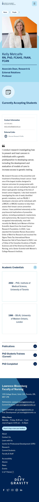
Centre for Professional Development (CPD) (18, 444)
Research (5, 447)
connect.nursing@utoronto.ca (23, 402)
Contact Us (6, 437)
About (4, 434)
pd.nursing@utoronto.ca (24, 410)
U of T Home (7, 472)
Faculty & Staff (7, 454)
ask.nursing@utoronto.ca (25, 405)
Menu (34, 3)
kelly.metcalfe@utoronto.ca (12, 126)
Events (4, 469)
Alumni (4, 462)
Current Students (8, 450)
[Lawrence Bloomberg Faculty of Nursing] (9, 3)
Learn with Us (7, 440)
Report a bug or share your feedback (14, 428)
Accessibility (7, 459)
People (14, 12)
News (4, 465)
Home (5, 12)
